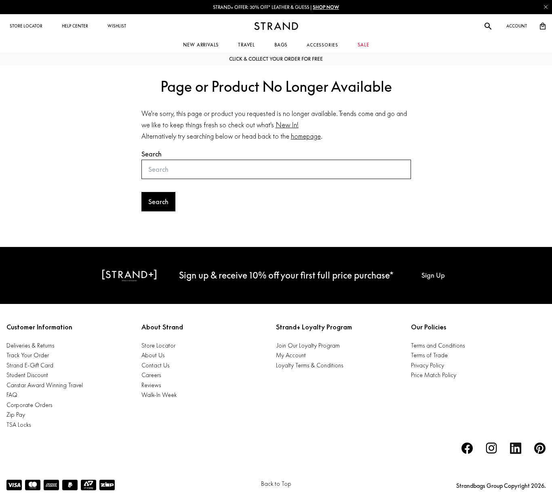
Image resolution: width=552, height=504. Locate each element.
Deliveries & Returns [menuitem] (30, 345)
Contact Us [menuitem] (155, 365)
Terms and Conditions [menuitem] (438, 345)
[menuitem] (26, 26)
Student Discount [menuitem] (27, 374)
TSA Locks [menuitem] (18, 424)
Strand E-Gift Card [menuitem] (29, 365)
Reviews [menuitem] (151, 385)
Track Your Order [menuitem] (27, 355)
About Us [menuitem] (152, 355)
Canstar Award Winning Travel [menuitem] (44, 385)
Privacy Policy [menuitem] (427, 365)
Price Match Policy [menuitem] (433, 374)
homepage (306, 136)
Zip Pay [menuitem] (15, 414)
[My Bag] (542, 26)
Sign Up (433, 275)
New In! (287, 125)
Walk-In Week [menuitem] (159, 394)
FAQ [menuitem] (11, 394)
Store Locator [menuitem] (158, 345)
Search (151, 154)
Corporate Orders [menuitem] (29, 404)
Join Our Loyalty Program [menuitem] (308, 345)
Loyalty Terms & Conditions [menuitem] (309, 365)
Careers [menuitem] (151, 374)
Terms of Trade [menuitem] (429, 355)
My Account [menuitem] (291, 355)
